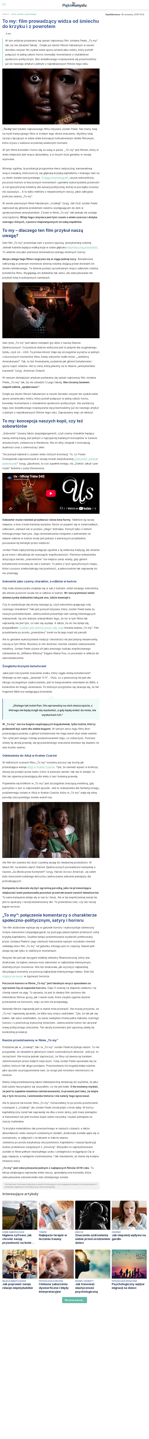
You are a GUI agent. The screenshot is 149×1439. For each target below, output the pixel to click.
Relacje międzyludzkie (14, 1281)
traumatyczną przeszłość (82, 247)
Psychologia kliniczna (51, 1281)
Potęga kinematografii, (55, 177)
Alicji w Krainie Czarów (41, 767)
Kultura (5, 14)
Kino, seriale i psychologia (24, 14)
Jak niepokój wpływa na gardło (129, 1237)
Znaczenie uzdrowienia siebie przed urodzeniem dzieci (92, 1238)
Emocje (79, 1232)
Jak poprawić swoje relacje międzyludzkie (17, 1286)
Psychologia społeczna (124, 1281)
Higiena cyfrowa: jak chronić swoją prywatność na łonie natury (17, 1239)
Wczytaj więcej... (75, 1300)
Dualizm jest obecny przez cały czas (41, 627)
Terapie (43, 1232)
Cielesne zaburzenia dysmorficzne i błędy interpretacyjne (54, 1287)
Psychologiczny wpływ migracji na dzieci (128, 1286)
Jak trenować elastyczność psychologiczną (86, 1287)
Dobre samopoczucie (13, 1232)
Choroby (116, 1232)
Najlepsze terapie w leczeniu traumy (53, 1237)
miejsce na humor (12, 976)
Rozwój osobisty (84, 1281)
